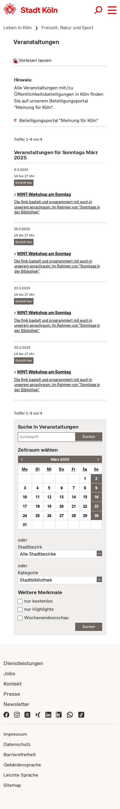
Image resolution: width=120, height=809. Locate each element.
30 (96, 515)
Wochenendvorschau (46, 617)
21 (74, 506)
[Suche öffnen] (98, 10)
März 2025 (60, 459)
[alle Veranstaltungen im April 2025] (98, 459)
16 (96, 497)
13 (61, 497)
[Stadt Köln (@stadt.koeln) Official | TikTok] (81, 714)
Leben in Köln (17, 28)
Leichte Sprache (20, 775)
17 (25, 506)
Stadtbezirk (30, 543)
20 (61, 506)
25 (38, 515)
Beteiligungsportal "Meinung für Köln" (58, 120)
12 (49, 497)
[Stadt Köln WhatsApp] (69, 714)
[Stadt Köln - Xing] (38, 714)
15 (85, 497)
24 (25, 515)
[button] (112, 10)
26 (49, 515)
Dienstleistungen (23, 663)
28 (74, 515)
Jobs (9, 673)
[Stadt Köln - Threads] (27, 714)
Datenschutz (17, 744)
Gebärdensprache (22, 765)
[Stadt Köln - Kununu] (59, 714)
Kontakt (12, 683)
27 (61, 515)
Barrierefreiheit (19, 754)
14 (74, 497)
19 (49, 506)
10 (25, 497)
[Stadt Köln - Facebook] (6, 714)
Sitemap (12, 785)
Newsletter (16, 704)
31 (25, 524)
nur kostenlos (38, 601)
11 (38, 497)
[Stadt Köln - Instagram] (17, 714)
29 (85, 515)
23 (96, 506)
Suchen (88, 436)
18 (38, 506)
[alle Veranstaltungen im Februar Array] (21, 459)
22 (85, 506)
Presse (11, 693)
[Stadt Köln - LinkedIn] (48, 714)
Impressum (15, 734)
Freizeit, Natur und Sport (67, 28)
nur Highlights (39, 609)
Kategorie (28, 569)
